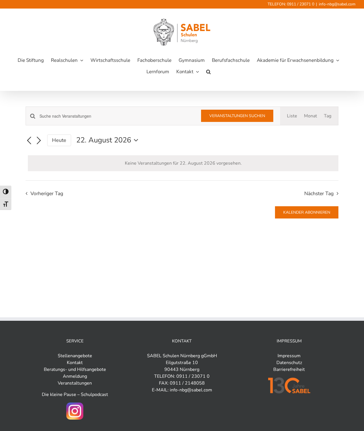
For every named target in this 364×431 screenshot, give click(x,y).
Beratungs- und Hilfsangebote (75, 369)
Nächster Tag (319, 193)
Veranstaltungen (75, 383)
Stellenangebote (75, 356)
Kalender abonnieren (306, 212)
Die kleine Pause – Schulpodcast (75, 394)
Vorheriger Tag (46, 193)
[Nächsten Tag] (38, 140)
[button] (208, 71)
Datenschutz (289, 362)
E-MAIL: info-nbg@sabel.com (182, 390)
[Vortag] (29, 140)
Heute (59, 140)
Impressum (289, 356)
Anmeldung (75, 376)
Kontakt (75, 362)
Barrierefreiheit (289, 369)
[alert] (183, 163)
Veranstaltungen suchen (237, 116)
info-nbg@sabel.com (337, 4)
